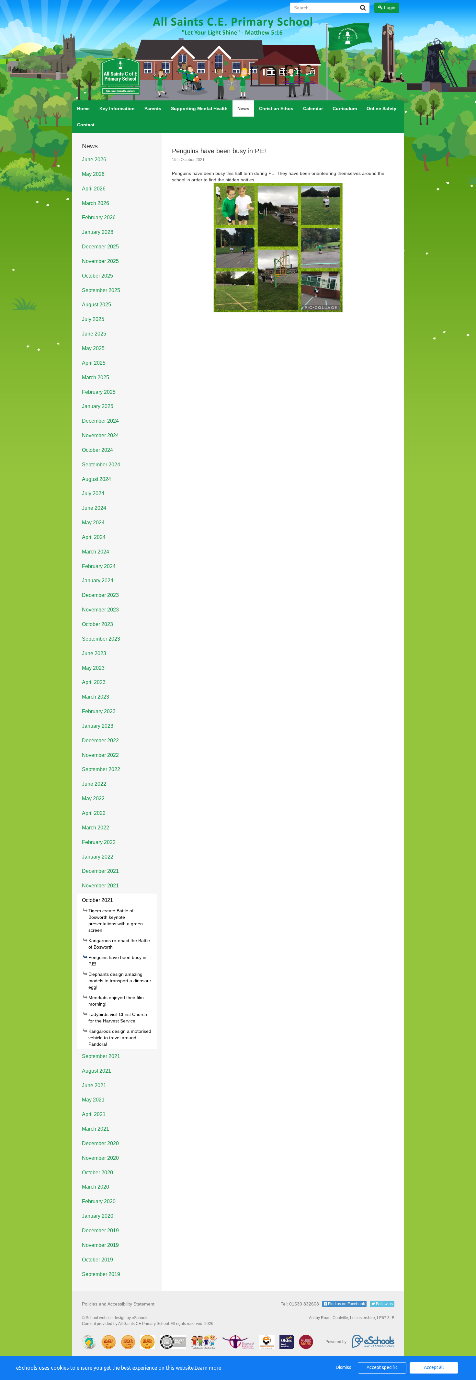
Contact (86, 124)
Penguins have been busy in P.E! (117, 960)
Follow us (384, 1304)
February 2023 (99, 711)
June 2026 (94, 159)
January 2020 (97, 1216)
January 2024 (97, 580)
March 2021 (95, 1129)
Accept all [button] (434, 1367)
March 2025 (95, 377)
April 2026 (94, 188)
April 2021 (94, 1114)
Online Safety (381, 108)
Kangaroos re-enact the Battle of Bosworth (119, 944)
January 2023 (97, 726)
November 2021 (100, 885)
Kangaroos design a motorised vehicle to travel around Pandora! (119, 1038)
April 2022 (94, 813)
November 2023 (100, 609)
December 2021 (100, 871)
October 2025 (97, 276)
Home (83, 108)
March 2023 (95, 697)
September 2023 (101, 639)
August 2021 (96, 1071)
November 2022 (100, 755)
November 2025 (100, 261)
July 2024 (93, 493)
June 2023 (94, 653)
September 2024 (101, 464)
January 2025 (97, 406)
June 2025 (94, 333)
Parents (152, 108)
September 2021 (101, 1056)
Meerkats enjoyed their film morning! (116, 1001)
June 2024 (94, 508)
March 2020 (95, 1187)
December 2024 (100, 421)
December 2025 (100, 246)
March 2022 (95, 827)
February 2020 (99, 1201)
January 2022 (97, 857)
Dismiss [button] (343, 1367)
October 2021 (97, 900)
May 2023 (93, 668)
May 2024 (93, 522)
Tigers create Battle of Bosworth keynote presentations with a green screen (115, 920)
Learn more (208, 1368)
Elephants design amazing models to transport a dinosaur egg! (119, 981)
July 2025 (93, 319)
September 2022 (101, 769)
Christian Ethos (276, 108)
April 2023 (94, 682)
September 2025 (101, 290)
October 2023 (97, 624)
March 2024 (95, 551)
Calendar (313, 108)
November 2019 (100, 1245)
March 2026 (95, 203)
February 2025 (99, 392)
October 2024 (97, 450)
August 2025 (96, 304)
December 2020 (100, 1143)
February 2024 (99, 566)
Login (389, 7)
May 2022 (93, 798)
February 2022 (99, 842)
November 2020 (100, 1158)
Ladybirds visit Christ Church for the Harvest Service (117, 1017)
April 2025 (94, 363)
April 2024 (94, 537)
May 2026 (93, 174)
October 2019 (97, 1259)
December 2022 (100, 740)
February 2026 (99, 217)
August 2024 (96, 479)
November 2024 (100, 435)
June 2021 (94, 1085)
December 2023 (100, 595)
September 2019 (101, 1274)
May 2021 (93, 1099)
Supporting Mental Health (199, 108)
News (243, 108)
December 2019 (100, 1230)
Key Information (117, 108)
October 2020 (97, 1172)
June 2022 (94, 784)
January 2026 (97, 232)
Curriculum (345, 108)
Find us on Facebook (346, 1304)
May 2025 (93, 348)
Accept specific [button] (382, 1367)
